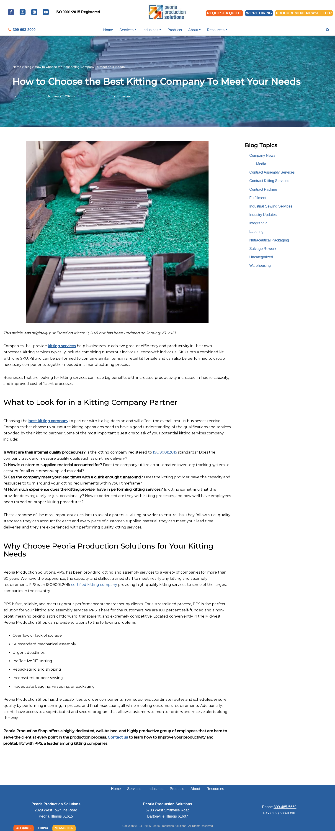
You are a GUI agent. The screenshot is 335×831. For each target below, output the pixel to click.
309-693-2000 (24, 30)
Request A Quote (224, 13)
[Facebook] (11, 12)
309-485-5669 (285, 807)
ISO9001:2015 (165, 452)
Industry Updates (263, 215)
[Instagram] (23, 12)
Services (134, 789)
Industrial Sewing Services (270, 206)
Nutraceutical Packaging (269, 240)
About (195, 789)
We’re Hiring (259, 13)
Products (175, 30)
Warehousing (260, 265)
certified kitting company (94, 584)
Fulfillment (257, 198)
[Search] (327, 29)
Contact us (118, 737)
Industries (155, 789)
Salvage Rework (262, 249)
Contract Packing (263, 189)
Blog (28, 67)
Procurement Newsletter (304, 13)
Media (261, 164)
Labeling (256, 231)
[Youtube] (46, 12)
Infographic (258, 223)
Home (108, 30)
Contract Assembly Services (272, 172)
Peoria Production (30, 96)
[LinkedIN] (34, 12)
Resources (215, 789)
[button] (135, 30)
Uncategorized (261, 257)
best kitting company (48, 421)
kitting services (62, 346)
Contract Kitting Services (94, 96)
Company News (262, 155)
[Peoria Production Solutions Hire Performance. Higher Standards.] (167, 12)
